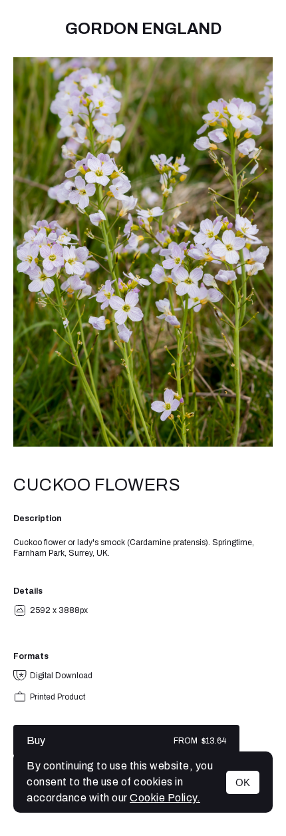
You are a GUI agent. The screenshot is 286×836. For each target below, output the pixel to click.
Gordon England (143, 28)
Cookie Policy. (165, 797)
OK (242, 782)
